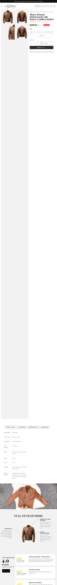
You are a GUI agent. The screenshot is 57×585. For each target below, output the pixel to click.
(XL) (45, 32)
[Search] (36, 6)
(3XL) (52, 32)
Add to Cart (42, 47)
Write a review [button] (6, 570)
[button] (54, 6)
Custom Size (41, 35)
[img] (19, 558)
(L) (41, 32)
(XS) (31, 32)
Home (31, 11)
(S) (34, 32)
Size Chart (45, 43)
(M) (38, 32)
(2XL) (48, 32)
